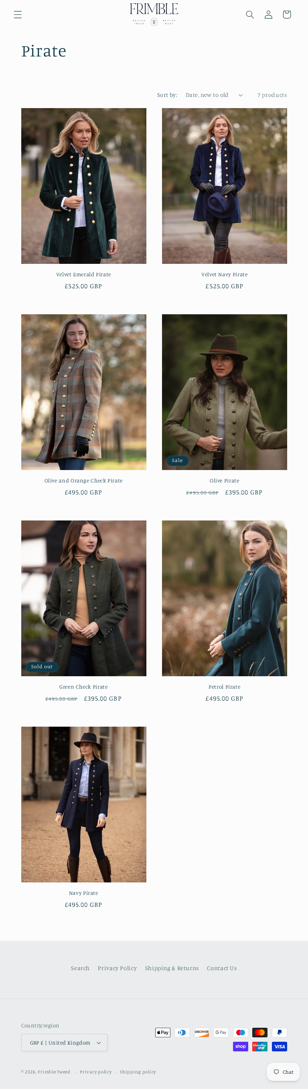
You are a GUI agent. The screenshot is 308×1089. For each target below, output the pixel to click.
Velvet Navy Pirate (224, 274)
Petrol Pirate (224, 686)
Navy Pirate (83, 893)
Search (80, 967)
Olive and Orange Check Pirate (84, 480)
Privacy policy (95, 1072)
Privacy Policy (117, 967)
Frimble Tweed (54, 1072)
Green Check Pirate (83, 686)
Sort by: (167, 94)
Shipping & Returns (172, 967)
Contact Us (222, 967)
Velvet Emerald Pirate (83, 274)
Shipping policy (138, 1072)
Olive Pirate (224, 480)
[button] (17, 14)
